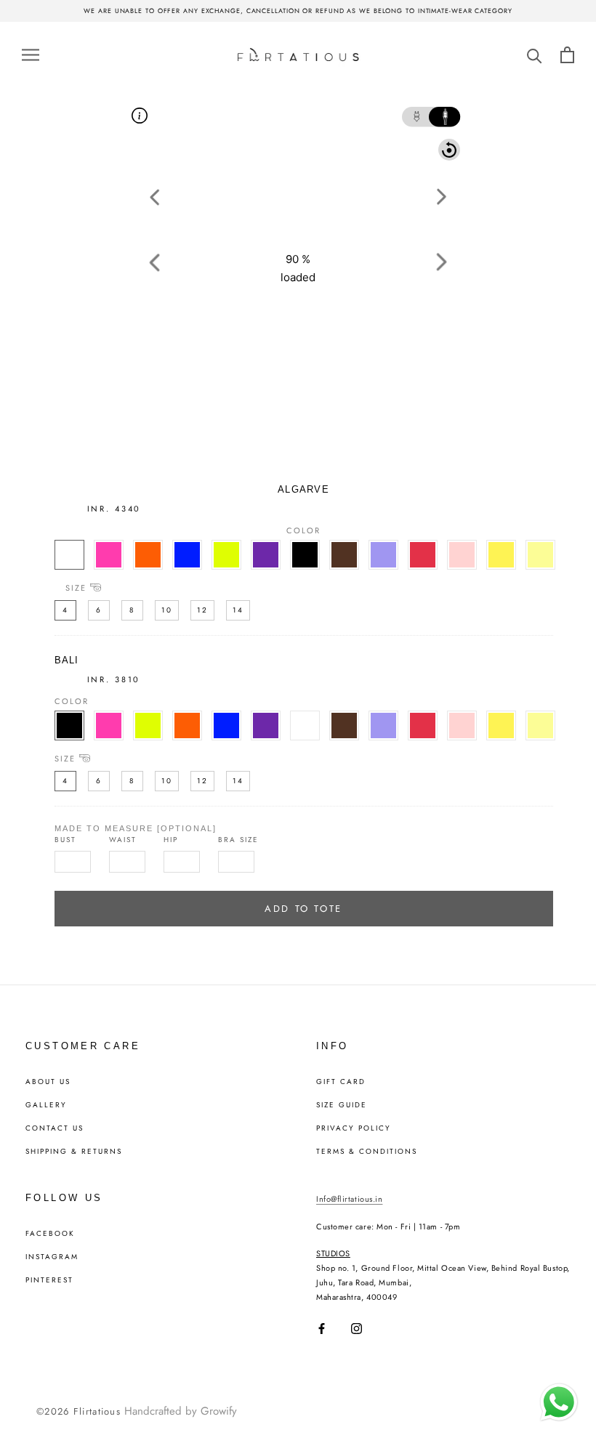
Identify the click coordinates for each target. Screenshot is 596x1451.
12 (202, 610)
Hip (171, 840)
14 (238, 610)
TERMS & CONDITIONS (366, 1151)
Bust (65, 840)
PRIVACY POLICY (353, 1128)
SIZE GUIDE (341, 1105)
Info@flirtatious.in (349, 1199)
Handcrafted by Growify (180, 1411)
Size (75, 587)
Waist (123, 840)
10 (166, 610)
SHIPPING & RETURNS (73, 1151)
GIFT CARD (341, 1082)
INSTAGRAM (51, 1257)
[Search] (534, 54)
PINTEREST (49, 1280)
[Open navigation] (30, 54)
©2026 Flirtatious (78, 1411)
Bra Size (238, 840)
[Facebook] (321, 1328)
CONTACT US (54, 1128)
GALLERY (46, 1105)
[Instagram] (356, 1328)
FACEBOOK (50, 1233)
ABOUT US (48, 1082)
